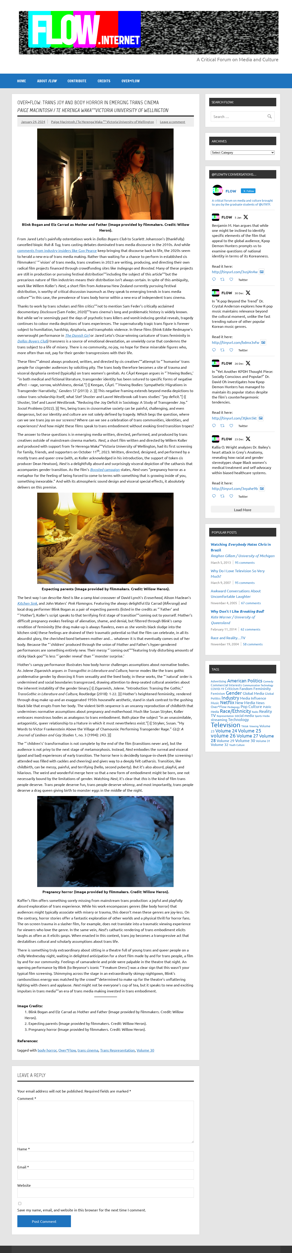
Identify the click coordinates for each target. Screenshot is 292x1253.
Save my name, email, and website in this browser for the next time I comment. (81, 1210)
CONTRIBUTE (77, 80)
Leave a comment (172, 122)
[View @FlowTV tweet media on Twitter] (262, 272)
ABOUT (46, 80)
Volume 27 (247, 735)
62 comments (250, 629)
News (260, 702)
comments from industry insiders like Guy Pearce (57, 250)
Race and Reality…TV (228, 637)
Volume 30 (145, 1050)
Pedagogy (233, 707)
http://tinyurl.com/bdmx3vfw (235, 342)
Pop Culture (251, 706)
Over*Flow (67, 1050)
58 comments (253, 644)
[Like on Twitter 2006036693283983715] (232, 350)
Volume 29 (225, 740)
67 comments (251, 603)
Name (23, 1149)
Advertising (218, 681)
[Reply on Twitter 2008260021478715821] (215, 279)
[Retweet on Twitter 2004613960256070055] (223, 425)
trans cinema (88, 1050)
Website (24, 1185)
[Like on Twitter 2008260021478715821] (232, 279)
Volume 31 (263, 741)
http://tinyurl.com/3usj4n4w (235, 271)
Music (215, 703)
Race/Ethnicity (235, 711)
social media (244, 715)
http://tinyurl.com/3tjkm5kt (234, 418)
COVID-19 (217, 689)
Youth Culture (237, 745)
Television (225, 725)
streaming (219, 719)
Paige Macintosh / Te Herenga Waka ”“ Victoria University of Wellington (102, 122)
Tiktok (244, 726)
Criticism (232, 688)
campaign (105, 469)
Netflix (227, 702)
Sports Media (262, 716)
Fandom (246, 688)
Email (23, 1167)
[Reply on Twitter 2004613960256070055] (215, 425)
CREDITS (104, 80)
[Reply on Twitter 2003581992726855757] (215, 496)
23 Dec (239, 439)
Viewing (253, 726)
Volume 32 (219, 744)
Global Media (253, 693)
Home (21, 80)
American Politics (244, 680)
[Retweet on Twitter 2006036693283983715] (223, 350)
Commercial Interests (226, 685)
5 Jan (238, 217)
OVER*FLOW (131, 80)
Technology (238, 719)
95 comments (245, 562)
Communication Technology (258, 685)
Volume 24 (226, 730)
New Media (245, 702)
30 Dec (239, 293)
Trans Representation (117, 1050)
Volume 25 (249, 730)
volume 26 (223, 735)
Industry (230, 697)
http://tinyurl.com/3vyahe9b (235, 488)
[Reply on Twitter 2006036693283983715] (215, 350)
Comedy (268, 681)
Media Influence (253, 698)
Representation (225, 716)
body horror (47, 1050)
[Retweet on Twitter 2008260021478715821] (223, 279)
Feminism (218, 693)
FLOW (227, 217)
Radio (255, 711)
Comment (26, 1098)
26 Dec (239, 363)
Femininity (262, 688)
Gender (234, 693)
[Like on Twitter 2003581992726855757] (232, 496)
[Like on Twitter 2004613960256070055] (232, 425)
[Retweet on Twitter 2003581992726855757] (223, 496)
